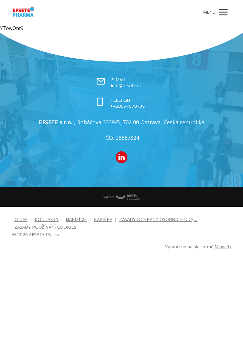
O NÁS (21, 219)
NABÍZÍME (76, 219)
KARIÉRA (103, 219)
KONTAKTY (47, 219)
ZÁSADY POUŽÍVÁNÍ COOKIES (45, 227)
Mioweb (223, 246)
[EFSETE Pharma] (23, 12)
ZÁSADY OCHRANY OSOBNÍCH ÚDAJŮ (158, 219)
